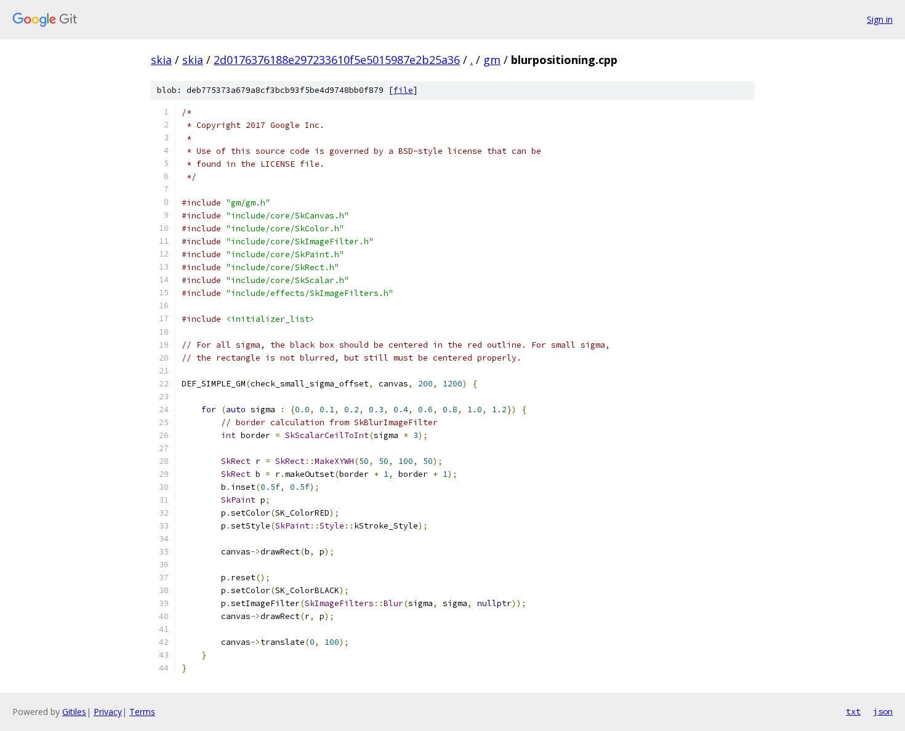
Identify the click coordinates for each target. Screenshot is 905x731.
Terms (142, 711)
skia (161, 59)
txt (853, 711)
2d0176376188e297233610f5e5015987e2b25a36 (337, 59)
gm (492, 59)
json (883, 711)
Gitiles (74, 711)
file (403, 90)
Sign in (880, 19)
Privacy (108, 711)
